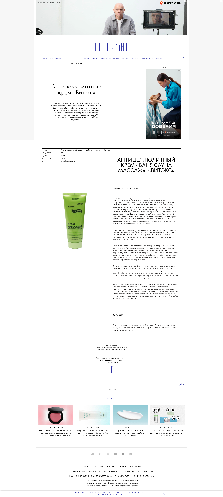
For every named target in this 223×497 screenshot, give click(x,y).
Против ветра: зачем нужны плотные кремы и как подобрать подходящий (130, 433)
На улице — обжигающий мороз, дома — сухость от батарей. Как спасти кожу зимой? (93, 433)
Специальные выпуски (52, 58)
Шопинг (113, 390)
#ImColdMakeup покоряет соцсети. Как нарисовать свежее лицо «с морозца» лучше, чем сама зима (56, 433)
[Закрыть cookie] (163, 494)
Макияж (60, 427)
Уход (80, 63)
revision (134, 427)
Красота (74, 63)
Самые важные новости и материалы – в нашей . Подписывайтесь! (111, 360)
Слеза (123, 349)
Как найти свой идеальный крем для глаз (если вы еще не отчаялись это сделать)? (167, 433)
